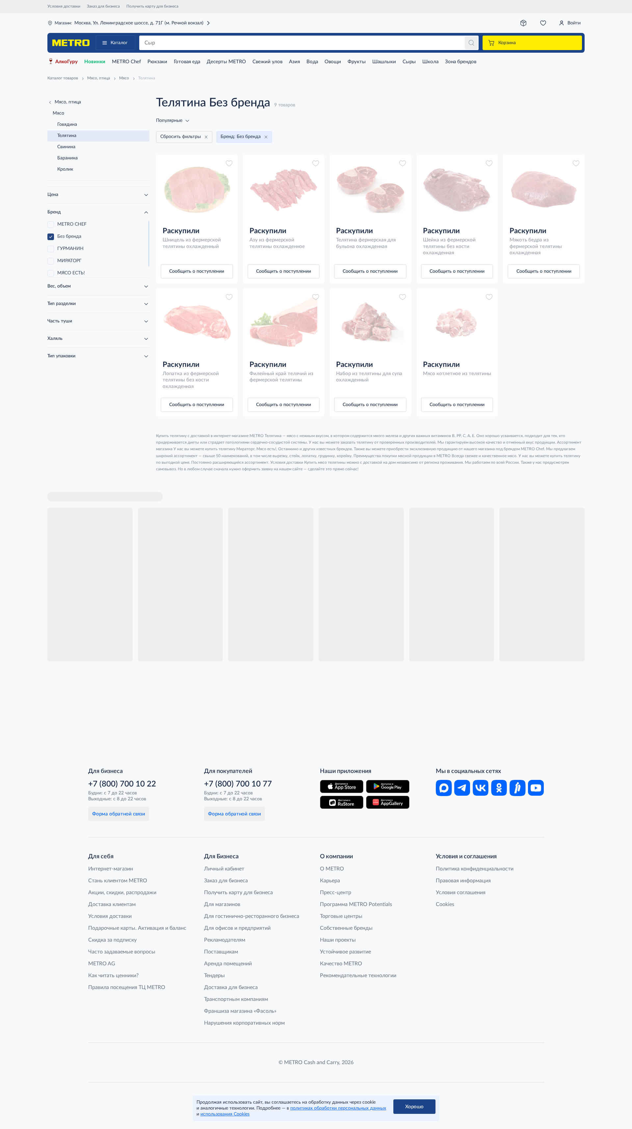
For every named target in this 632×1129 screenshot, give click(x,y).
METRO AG (101, 963)
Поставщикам (221, 951)
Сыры (409, 61)
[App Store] (341, 786)
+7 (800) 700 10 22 (122, 784)
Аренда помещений (228, 963)
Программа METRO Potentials (356, 904)
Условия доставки (63, 6)
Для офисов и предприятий (237, 928)
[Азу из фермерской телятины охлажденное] (284, 189)
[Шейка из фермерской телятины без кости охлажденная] (457, 189)
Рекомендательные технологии (358, 975)
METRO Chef (126, 61)
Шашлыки (384, 61)
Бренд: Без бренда (241, 136)
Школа (430, 61)
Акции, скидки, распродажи (122, 892)
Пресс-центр (335, 892)
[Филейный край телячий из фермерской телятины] (284, 323)
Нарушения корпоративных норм (244, 1023)
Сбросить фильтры (180, 136)
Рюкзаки (157, 61)
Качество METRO (341, 963)
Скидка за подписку (112, 940)
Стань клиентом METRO (117, 880)
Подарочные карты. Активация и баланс (137, 928)
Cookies (445, 904)
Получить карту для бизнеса (152, 6)
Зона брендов (460, 61)
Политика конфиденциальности (475, 868)
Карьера (330, 880)
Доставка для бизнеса (231, 987)
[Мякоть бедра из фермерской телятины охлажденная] (544, 189)
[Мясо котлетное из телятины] (457, 323)
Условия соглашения (461, 892)
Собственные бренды (346, 928)
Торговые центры (341, 916)
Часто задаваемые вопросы (121, 951)
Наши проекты (338, 940)
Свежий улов (267, 61)
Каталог (119, 43)
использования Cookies (225, 1114)
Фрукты (357, 61)
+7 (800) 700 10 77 (238, 784)
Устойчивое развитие (345, 951)
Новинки (94, 61)
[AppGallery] (387, 802)
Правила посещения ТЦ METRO (126, 987)
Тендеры (214, 975)
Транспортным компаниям (236, 999)
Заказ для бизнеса (103, 6)
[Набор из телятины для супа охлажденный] (370, 323)
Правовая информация (463, 880)
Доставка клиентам (112, 904)
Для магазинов (222, 904)
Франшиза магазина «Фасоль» (240, 1011)
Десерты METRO (226, 61)
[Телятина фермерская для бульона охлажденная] (370, 189)
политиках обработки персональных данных (338, 1108)
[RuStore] (341, 802)
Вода (312, 61)
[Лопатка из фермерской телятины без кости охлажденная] (197, 323)
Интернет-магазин (110, 868)
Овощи (333, 61)
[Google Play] (387, 786)
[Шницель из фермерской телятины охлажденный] (197, 189)
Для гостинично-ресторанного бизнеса (251, 916)
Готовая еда (187, 61)
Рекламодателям (224, 940)
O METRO (332, 868)
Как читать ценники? (113, 975)
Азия (294, 61)
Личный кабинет (224, 868)
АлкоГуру (66, 61)
